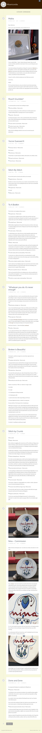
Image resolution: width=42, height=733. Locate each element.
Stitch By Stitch (15, 170)
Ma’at (9, 71)
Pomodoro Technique (18, 319)
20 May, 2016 (11, 172)
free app (11, 322)
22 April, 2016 (11, 207)
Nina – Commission (17, 541)
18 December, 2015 (12, 682)
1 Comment (20, 172)
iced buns (27, 325)
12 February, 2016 (12, 351)
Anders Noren (35, 730)
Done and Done (15, 680)
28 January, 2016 (12, 433)
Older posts (9, 723)
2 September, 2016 (12, 101)
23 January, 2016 (12, 543)
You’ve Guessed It (16, 141)
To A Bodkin (13, 204)
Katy (18, 101)
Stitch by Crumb (15, 431)
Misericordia (12, 4)
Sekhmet (34, 68)
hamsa (12, 583)
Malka (11, 18)
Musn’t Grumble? (16, 99)
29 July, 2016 (11, 143)
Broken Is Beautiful (16, 349)
